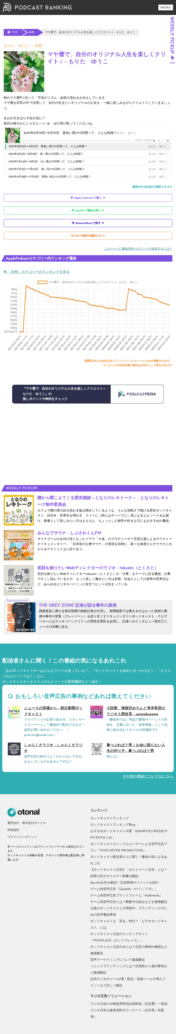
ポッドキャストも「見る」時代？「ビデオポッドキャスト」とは (128, 924)
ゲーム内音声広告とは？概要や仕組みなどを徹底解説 (128, 902)
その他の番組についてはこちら (148, 776)
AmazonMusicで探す (88, 223)
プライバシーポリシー (22, 837)
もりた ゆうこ (16, 46)
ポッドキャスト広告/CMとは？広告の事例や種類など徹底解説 (129, 950)
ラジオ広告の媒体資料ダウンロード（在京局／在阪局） (127, 1014)
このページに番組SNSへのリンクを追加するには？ (138, 248)
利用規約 (13, 830)
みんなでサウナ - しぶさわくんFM (69, 533)
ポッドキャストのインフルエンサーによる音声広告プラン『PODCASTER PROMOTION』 (128, 847)
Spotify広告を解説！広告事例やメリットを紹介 (124, 882)
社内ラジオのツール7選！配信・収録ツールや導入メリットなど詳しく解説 (128, 982)
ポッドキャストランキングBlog (112, 825)
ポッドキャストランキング (109, 818)
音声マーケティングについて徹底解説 (117, 960)
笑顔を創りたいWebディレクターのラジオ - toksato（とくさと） (97, 568)
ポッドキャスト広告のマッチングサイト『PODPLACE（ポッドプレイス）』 (119, 937)
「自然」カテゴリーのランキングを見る (38, 272)
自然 (38, 46)
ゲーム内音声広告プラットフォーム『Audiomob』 (126, 895)
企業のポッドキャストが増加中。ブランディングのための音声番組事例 (128, 912)
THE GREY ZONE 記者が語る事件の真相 (78, 606)
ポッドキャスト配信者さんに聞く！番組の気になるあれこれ (128, 860)
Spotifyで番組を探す (88, 210)
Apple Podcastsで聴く (88, 198)
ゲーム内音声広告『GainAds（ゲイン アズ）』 (124, 889)
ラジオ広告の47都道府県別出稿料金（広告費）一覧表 (129, 1004)
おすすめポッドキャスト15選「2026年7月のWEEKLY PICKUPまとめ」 (128, 834)
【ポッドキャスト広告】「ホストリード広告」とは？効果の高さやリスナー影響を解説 (128, 873)
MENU (165, 7)
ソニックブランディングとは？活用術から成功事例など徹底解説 (128, 970)
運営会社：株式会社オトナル (26, 823)
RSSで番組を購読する (88, 235)
